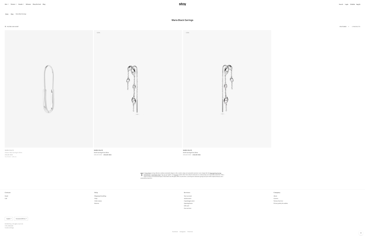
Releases (28, 4)
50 (168, 174)
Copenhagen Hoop (155, 174)
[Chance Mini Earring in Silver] (49, 89)
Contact (8, 192)
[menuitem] (7, 4)
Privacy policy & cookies (281, 203)
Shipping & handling (100, 196)
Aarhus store (187, 198)
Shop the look (37, 4)
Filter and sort (13, 26)
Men (6, 4)
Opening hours (188, 203)
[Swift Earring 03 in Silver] (138, 89)
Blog (44, 4)
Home (6, 14)
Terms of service (278, 201)
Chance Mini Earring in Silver (13, 152)
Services (187, 192)
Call (6, 198)
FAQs (95, 198)
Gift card (186, 206)
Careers (276, 198)
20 (162, 174)
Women (13, 4)
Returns (96, 203)
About (275, 196)
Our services (187, 208)
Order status (98, 201)
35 (166, 174)
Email (6, 196)
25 (164, 174)
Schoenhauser (147, 174)
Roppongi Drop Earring (215, 173)
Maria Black (9, 150)
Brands (20, 4)
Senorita (176, 174)
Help (96, 192)
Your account (188, 196)
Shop (12, 14)
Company (277, 192)
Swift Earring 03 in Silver (101, 152)
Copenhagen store (189, 201)
